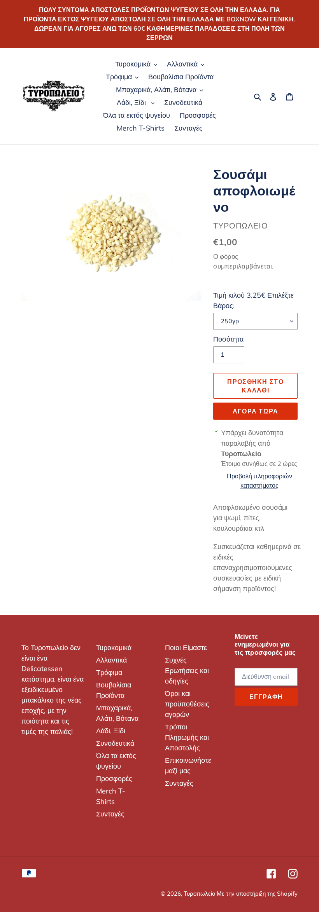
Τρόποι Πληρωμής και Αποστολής (187, 737)
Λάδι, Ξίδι (110, 730)
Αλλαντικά (111, 660)
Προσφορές (114, 778)
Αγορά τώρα (256, 411)
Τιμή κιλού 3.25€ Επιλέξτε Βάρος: (253, 300)
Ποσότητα (228, 339)
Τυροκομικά (113, 647)
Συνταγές (110, 813)
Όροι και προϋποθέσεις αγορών (187, 704)
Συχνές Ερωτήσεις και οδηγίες (187, 670)
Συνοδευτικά (115, 743)
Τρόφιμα (109, 672)
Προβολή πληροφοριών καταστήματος (259, 480)
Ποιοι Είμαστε (186, 647)
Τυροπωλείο (200, 893)
